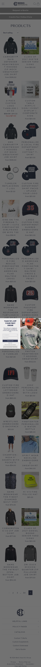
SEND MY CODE (10, 340)
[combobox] (10, 335)
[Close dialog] (40, 319)
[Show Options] (17, 335)
